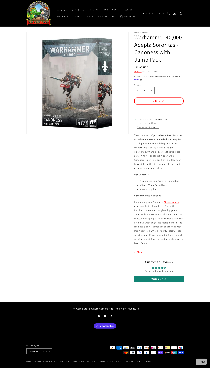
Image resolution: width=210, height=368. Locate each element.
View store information (148, 127)
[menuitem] (62, 10)
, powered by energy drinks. (54, 361)
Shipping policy (100, 361)
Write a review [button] (158, 279)
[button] (168, 13)
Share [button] (139, 252)
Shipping (138, 71)
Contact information (148, 361)
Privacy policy (86, 361)
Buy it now (159, 109)
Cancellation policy (131, 361)
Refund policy (73, 361)
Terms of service (115, 361)
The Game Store (38, 361)
